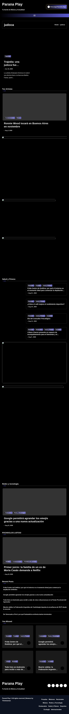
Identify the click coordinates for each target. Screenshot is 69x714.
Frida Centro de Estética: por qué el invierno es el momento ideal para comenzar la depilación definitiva (45, 290)
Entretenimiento (9, 118)
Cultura (8, 661)
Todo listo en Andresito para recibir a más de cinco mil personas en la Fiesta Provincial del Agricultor (34, 601)
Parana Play (12, 4)
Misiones (14, 661)
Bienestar (30, 285)
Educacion (42, 661)
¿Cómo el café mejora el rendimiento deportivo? (46, 304)
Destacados (39, 329)
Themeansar (6, 700)
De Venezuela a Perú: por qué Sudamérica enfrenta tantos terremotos (27, 614)
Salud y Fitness (47, 285)
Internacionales (56, 709)
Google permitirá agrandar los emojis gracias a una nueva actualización (28, 595)
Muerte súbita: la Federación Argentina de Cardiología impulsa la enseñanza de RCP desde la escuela (35, 608)
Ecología (47, 709)
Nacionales (60, 699)
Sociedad (49, 316)
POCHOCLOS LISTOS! (30, 561)
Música (18, 118)
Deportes (7, 56)
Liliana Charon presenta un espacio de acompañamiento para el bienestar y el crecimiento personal (42, 334)
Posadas (38, 285)
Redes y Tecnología (19, 512)
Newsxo (28, 698)
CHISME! (7, 561)
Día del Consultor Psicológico (38, 319)
